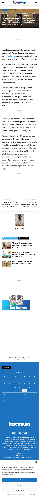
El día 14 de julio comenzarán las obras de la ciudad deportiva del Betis (28, 204)
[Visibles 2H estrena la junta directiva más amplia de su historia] (6, 245)
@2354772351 (19, 360)
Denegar (19, 485)
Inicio (2, 7)
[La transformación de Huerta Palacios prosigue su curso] (6, 263)
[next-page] (6, 270)
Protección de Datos (22, 494)
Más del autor (23, 238)
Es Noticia (8, 7)
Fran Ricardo (7, 24)
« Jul (3, 401)
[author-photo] (19, 226)
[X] (14, 34)
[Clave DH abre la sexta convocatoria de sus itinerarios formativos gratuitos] (6, 254)
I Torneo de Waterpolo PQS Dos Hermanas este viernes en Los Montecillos (10, 204)
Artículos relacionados (10, 238)
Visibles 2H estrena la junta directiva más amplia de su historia (22, 245)
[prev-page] (3, 270)
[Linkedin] (27, 34)
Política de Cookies (10, 494)
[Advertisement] (19, 335)
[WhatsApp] (18, 34)
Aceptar (19, 480)
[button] (36, 462)
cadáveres (12, 56)
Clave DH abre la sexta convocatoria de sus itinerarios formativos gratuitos (23, 254)
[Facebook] (10, 34)
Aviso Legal (32, 494)
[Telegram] (23, 34)
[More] (32, 34)
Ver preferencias (19, 490)
